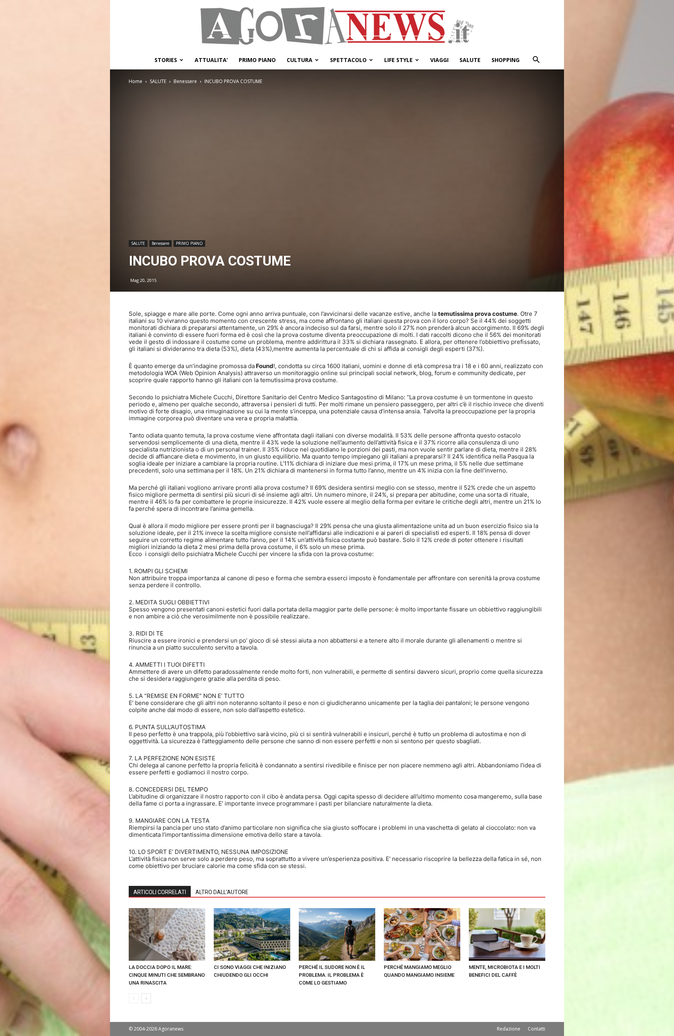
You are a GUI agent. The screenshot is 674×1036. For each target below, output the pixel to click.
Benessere (185, 81)
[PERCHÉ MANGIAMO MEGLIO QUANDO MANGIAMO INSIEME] (422, 934)
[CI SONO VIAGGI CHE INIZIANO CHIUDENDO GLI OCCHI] (252, 934)
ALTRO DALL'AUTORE (221, 892)
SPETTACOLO (348, 60)
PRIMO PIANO (257, 60)
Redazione (508, 1028)
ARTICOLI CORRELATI (159, 892)
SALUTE (470, 60)
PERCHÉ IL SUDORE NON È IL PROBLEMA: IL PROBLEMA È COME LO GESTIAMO (332, 975)
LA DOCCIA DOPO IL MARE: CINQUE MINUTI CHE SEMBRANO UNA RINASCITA (167, 975)
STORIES (165, 60)
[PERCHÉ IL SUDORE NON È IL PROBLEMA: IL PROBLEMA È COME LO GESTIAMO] (337, 934)
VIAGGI (439, 60)
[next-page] (146, 998)
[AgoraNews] (337, 26)
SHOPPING (505, 60)
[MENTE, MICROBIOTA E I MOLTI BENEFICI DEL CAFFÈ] (507, 934)
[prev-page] (133, 998)
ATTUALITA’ (211, 60)
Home (135, 81)
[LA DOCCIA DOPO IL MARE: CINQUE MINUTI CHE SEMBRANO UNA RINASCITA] (167, 934)
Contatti (536, 1028)
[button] (536, 60)
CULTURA (299, 60)
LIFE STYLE (398, 60)
